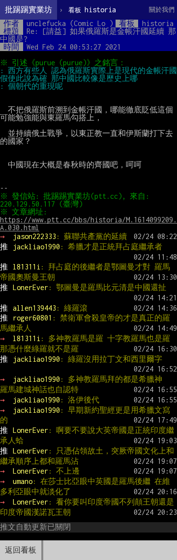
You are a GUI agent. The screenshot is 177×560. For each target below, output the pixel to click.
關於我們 (162, 9)
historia (92, 9)
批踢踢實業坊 (28, 9)
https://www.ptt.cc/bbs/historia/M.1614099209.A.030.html (88, 223)
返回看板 (20, 550)
